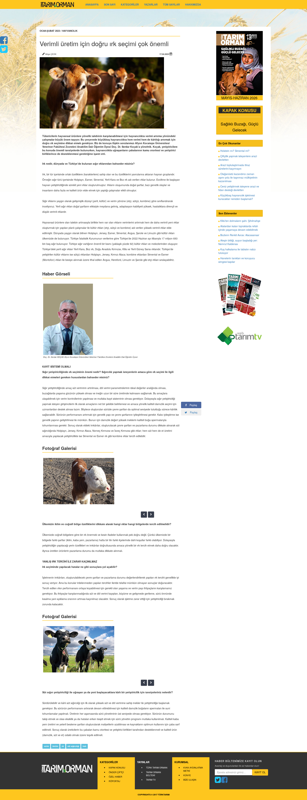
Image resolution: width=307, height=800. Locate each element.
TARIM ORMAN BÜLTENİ (153, 774)
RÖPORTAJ (114, 781)
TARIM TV (151, 779)
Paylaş (192, 405)
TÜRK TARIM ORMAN (156, 767)
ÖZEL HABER (115, 776)
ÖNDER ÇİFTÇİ (116, 772)
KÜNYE (187, 775)
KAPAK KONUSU (117, 767)
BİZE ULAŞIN (189, 779)
